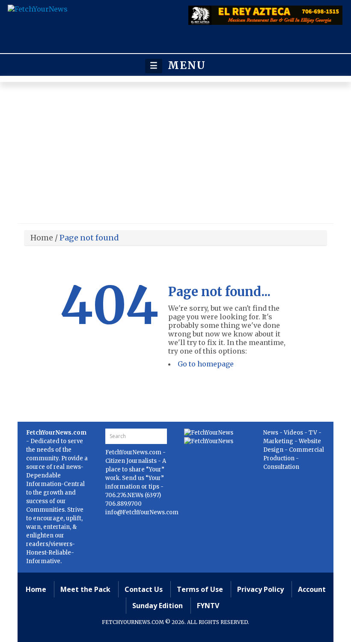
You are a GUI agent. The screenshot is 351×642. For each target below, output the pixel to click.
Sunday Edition (157, 605)
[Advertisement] (175, 155)
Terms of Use (200, 589)
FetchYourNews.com (134, 452)
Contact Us (144, 589)
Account (312, 589)
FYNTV (208, 605)
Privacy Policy (260, 589)
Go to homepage (206, 364)
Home (41, 238)
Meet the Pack (85, 589)
